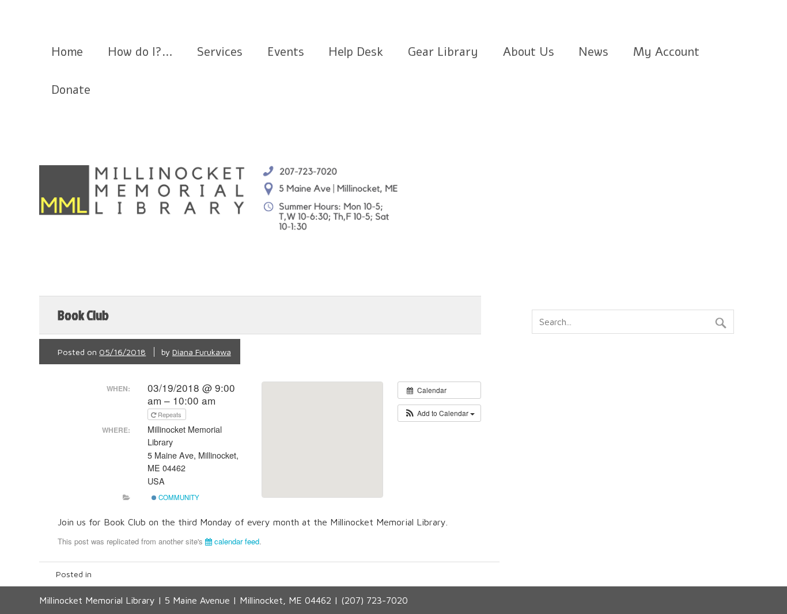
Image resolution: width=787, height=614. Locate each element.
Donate (70, 90)
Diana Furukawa (201, 352)
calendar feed (235, 541)
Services (220, 52)
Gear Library (443, 52)
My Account (666, 52)
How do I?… (140, 52)
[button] (439, 413)
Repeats (169, 414)
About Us (528, 52)
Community (178, 497)
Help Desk (355, 52)
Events (285, 52)
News (593, 52)
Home (67, 52)
